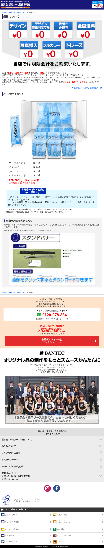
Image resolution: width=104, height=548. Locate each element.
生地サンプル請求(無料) (12, 466)
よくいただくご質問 (11, 453)
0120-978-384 (54, 314)
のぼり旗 (60, 529)
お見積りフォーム (10, 459)
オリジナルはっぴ (64, 535)
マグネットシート (12, 542)
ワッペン (60, 542)
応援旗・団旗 (62, 515)
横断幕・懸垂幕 (11, 515)
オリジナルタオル (12, 529)
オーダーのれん (11, 535)
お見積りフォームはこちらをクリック (52, 341)
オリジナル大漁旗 (12, 522)
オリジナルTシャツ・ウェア (64, 521)
